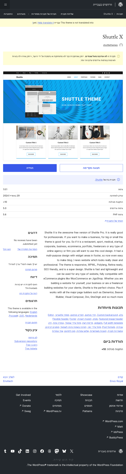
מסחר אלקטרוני (62, 315)
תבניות (120, 14)
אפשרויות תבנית (115, 331)
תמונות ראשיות (85, 319)
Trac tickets (31, 348)
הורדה (29, 167)
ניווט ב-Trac (31, 345)
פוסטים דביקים (52, 327)
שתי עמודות (57, 331)
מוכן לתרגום (69, 331)
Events (27, 400)
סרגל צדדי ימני (94, 327)
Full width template (113, 323)
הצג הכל (7, 249)
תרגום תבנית (31, 322)
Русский (13, 315)
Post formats (108, 327)
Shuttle (99, 179)
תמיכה (58, 400)
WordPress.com (112, 421)
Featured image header (111, 319)
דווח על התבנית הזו (28, 293)
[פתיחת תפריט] (5, 4)
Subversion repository (25, 341)
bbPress (116, 432)
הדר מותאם (90, 315)
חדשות (119, 400)
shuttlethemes (110, 45)
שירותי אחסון (116, 405)
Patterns (87, 411)
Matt (118, 426)
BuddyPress (114, 437)
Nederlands (31, 315)
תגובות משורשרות (98, 331)
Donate (25, 405)
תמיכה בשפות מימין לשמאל (74, 327)
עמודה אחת (58, 323)
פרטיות (119, 411)
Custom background (107, 315)
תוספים (88, 405)
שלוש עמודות (83, 331)
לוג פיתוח (32, 337)
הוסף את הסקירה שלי (27, 249)
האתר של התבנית (115, 220)
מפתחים (57, 405)
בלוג (121, 315)
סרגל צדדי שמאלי (73, 323)
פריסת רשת (87, 323)
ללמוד (58, 394)
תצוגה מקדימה (91, 167)
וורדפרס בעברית (107, 451)
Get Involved (23, 394)
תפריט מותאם (77, 315)
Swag (26, 411)
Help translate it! (43, 22)
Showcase (86, 394)
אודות (120, 394)
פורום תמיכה (31, 269)
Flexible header (60, 319)
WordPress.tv (52, 411)
